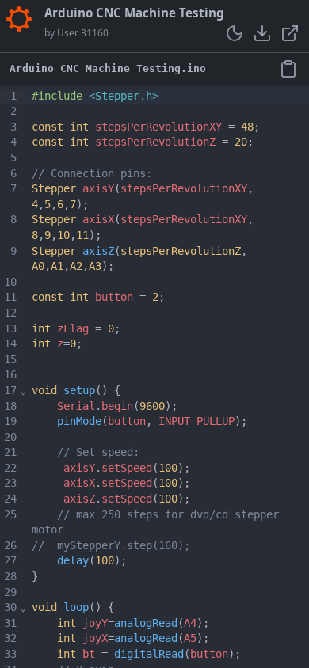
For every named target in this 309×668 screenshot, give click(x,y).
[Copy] (288, 68)
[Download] (262, 33)
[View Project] (290, 33)
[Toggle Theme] (234, 33)
